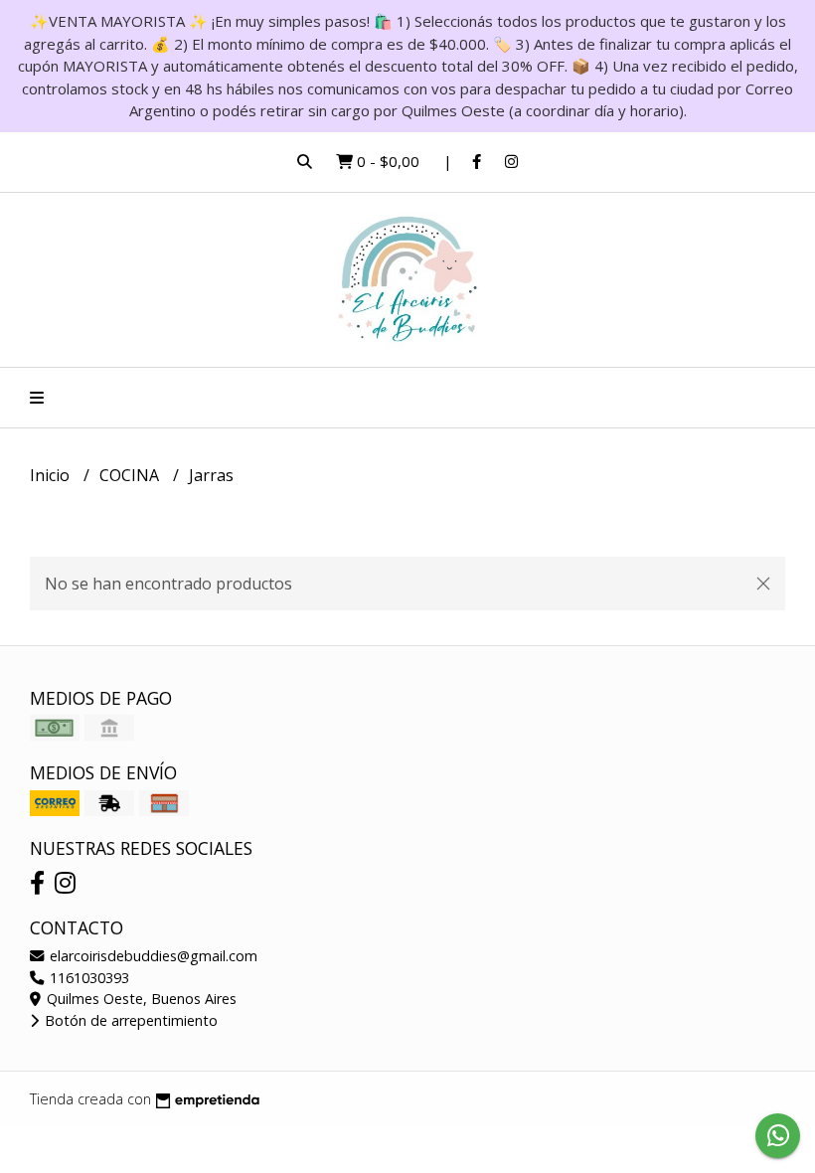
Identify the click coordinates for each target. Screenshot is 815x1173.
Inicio (52, 475)
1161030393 (87, 977)
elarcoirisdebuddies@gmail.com (151, 955)
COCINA (131, 475)
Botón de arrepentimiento (129, 1020)
